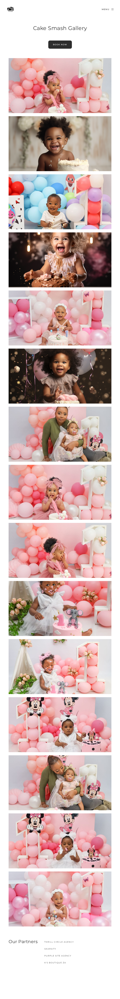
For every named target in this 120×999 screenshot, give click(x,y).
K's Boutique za (55, 962)
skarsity (50, 949)
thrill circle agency (59, 942)
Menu (105, 9)
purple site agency (57, 956)
